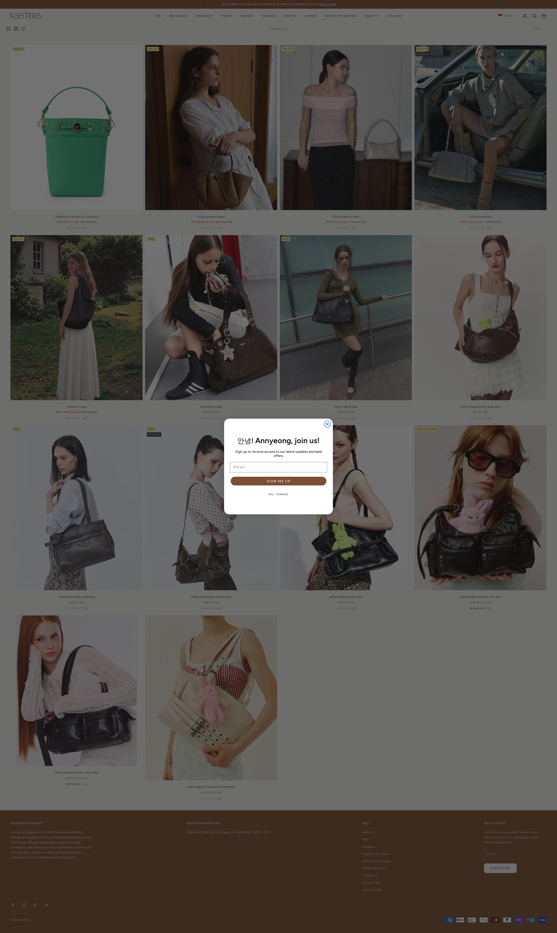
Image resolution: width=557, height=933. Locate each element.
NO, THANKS (279, 494)
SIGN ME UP (278, 481)
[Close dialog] (327, 424)
